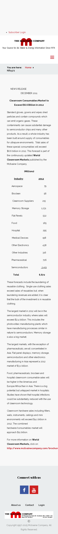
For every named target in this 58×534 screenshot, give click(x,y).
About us (16, 505)
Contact (29, 505)
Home (28, 67)
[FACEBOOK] (24, 490)
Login (42, 505)
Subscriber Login (17, 32)
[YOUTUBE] (34, 490)
